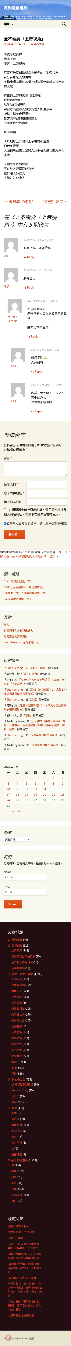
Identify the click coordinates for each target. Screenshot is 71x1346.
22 (53, 794)
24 (8, 800)
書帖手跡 (16, 1131)
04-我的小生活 (16, 1079)
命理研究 (16, 991)
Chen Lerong (12, 319)
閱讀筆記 (16, 1056)
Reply (30, 257)
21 (44, 794)
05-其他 (12, 1108)
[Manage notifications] (8, 1338)
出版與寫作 (18, 985)
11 (17, 789)
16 (62, 789)
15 (53, 789)
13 (35, 789)
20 (35, 794)
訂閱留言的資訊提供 (16, 636)
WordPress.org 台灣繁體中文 (21, 642)
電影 (14, 1062)
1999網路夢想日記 (22, 1084)
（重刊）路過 (38, 668)
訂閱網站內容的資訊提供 (18, 630)
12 (26, 789)
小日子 (15, 1096)
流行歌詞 (16, 950)
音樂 (14, 1073)
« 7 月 (16, 811)
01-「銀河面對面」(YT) (18, 581)
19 (26, 794)
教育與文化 (18, 1020)
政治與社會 (18, 1014)
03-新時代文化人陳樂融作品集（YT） (26, 593)
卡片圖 (15, 1119)
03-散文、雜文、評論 (20, 974)
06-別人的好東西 (18, 1160)
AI (12, 1165)
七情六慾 (16, 979)
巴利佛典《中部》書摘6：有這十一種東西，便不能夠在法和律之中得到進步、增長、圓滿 (34, 725)
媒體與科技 (18, 1008)
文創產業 (16, 1026)
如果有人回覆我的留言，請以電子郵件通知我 (36, 523)
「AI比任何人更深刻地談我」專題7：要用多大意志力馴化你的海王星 (25, 1305)
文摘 (14, 1189)
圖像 (14, 1171)
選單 (7, 24)
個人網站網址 (13, 501)
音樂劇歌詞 (18, 968)
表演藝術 (16, 1032)
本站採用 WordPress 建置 (19, 1338)
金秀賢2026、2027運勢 (22, 1232)
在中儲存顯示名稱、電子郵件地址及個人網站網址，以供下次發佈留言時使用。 (35, 511)
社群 (14, 1201)
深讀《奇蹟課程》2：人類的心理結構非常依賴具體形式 (24, 1256)
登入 (6, 624)
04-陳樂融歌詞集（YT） (18, 599)
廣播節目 (16, 1125)
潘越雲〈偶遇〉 (19, 201)
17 (8, 794)
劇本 (14, 1113)
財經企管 (16, 1044)
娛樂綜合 (16, 1002)
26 (26, 800)
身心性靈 (39, 44)
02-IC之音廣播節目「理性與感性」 (24, 587)
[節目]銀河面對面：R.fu (22, 1277)
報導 (14, 1177)
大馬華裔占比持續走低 (44, 735)
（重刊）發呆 (53, 201)
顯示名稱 (11, 484)
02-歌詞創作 (15, 945)
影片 (14, 1183)
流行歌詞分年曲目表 (23, 956)
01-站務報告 (15, 939)
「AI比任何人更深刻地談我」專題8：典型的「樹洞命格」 (25, 1246)
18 (17, 794)
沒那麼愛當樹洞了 (18, 1226)
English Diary (19, 1090)
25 (17, 800)
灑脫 (33, 699)
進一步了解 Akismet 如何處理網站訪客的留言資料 (35, 554)
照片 (14, 1136)
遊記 (14, 1102)
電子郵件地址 (14, 493)
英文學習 (16, 1142)
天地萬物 (16, 997)
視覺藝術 (16, 1038)
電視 (14, 1067)
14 (44, 789)
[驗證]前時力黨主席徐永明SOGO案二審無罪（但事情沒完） (24, 1268)
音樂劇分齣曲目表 (22, 962)
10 (8, 789)
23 (62, 794)
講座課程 (16, 1154)
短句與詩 (16, 1195)
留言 (8, 458)
